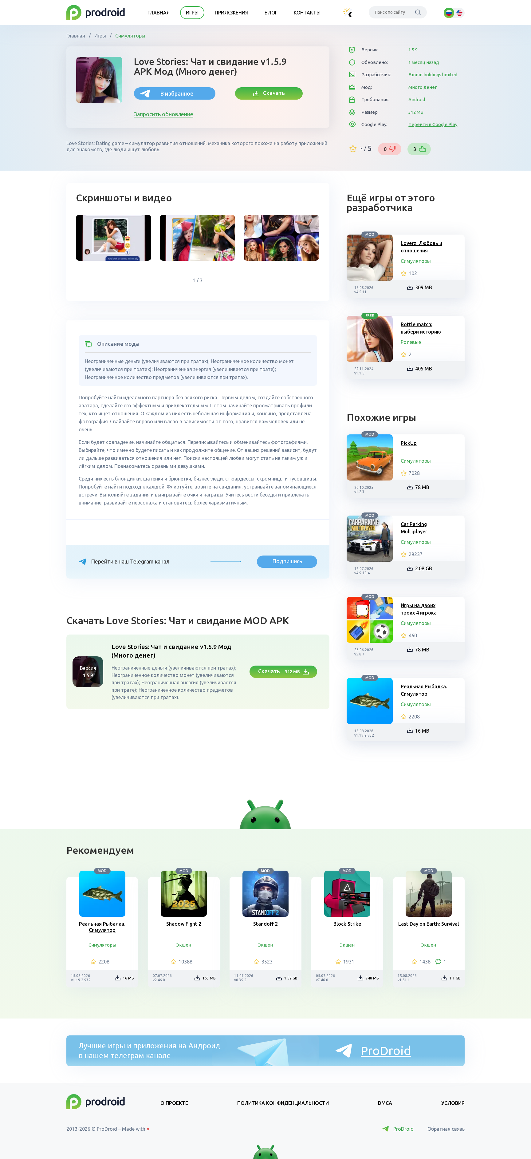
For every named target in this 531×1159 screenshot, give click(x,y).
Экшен (183, 944)
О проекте (174, 1103)
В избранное (176, 93)
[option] (113, 238)
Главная (159, 12)
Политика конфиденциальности (283, 1103)
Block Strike (347, 924)
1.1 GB (455, 978)
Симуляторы (129, 35)
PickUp (409, 443)
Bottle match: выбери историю (421, 328)
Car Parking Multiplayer (414, 527)
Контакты (307, 12)
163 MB (209, 978)
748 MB (372, 978)
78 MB (422, 487)
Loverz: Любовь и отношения (421, 246)
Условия (453, 1103)
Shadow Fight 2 (183, 924)
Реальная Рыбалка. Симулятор (424, 690)
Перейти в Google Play (432, 124)
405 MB (423, 368)
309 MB (423, 287)
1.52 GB (290, 978)
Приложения (231, 12)
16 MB (422, 731)
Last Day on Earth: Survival (428, 924)
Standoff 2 (265, 924)
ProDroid (386, 1051)
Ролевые (411, 342)
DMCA (385, 1103)
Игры (192, 12)
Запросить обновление (163, 114)
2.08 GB (423, 568)
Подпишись (287, 561)
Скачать (272, 93)
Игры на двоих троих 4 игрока (419, 609)
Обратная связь (446, 1129)
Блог (271, 12)
